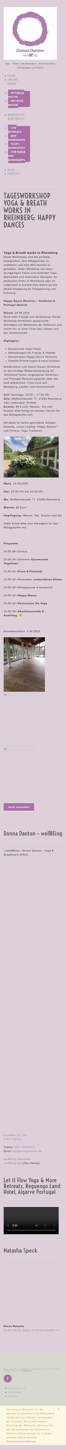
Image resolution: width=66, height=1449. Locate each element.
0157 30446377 (24, 1147)
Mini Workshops (16, 138)
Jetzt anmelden (19, 807)
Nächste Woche (15, 102)
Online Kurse (12, 81)
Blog (11, 169)
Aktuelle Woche (16, 95)
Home (12, 75)
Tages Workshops (16, 146)
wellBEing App (13, 1163)
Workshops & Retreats (16, 116)
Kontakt (14, 173)
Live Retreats (15, 130)
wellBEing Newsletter (18, 1159)
